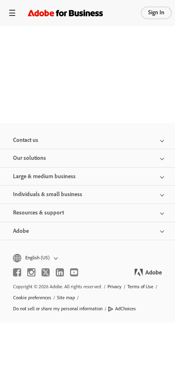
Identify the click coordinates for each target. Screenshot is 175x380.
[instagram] (31, 272)
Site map (66, 297)
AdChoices (125, 309)
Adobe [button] (21, 231)
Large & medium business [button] (44, 176)
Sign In (156, 12)
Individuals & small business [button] (47, 194)
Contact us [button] (25, 140)
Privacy (114, 286)
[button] (87, 257)
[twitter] (46, 272)
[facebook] (17, 272)
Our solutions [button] (29, 158)
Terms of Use (140, 286)
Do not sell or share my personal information (58, 309)
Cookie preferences (32, 297)
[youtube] (74, 272)
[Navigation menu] (12, 13)
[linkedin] (60, 272)
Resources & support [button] (38, 212)
